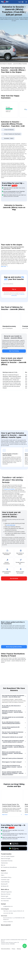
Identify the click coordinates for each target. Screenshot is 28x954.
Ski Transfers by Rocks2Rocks (9, 867)
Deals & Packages (5, 858)
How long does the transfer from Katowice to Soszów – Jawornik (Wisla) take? (13, 696)
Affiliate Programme (6, 892)
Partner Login (4, 896)
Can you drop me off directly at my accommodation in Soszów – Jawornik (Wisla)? (12, 767)
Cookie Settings (5, 881)
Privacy (13, 948)
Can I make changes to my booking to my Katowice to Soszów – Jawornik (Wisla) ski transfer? (13, 747)
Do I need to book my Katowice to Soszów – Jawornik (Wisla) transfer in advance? (13, 741)
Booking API (4, 884)
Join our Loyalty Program (7, 856)
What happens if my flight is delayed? (12, 762)
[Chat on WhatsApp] (25, 946)
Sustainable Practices (6, 860)
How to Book (4, 873)
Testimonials (4, 863)
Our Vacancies (5, 900)
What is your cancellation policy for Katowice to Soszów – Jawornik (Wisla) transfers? (12, 753)
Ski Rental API (4, 886)
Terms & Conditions (5, 948)
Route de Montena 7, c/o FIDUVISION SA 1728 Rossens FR (13, 918)
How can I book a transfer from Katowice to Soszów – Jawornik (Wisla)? (12, 732)
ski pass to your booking (9, 489)
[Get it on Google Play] (14, 848)
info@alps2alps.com (8, 906)
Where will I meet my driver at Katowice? (12, 758)
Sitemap (19, 948)
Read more (4, 814)
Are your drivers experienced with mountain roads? (11, 727)
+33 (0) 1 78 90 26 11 (8, 921)
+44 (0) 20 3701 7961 (8, 913)
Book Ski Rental (14, 578)
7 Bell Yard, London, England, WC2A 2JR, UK (13, 911)
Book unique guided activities (14, 646)
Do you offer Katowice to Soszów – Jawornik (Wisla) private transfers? (11, 722)
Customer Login (5, 879)
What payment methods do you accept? (12, 737)
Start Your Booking (14, 351)
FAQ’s (2, 875)
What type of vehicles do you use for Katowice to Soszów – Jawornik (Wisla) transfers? (12, 712)
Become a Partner (5, 894)
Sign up (14, 289)
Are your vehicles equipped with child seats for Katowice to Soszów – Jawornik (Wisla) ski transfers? (12, 773)
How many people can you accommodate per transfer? (13, 717)
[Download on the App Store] (14, 843)
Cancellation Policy (6, 877)
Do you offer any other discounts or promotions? (11, 706)
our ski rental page (10, 525)
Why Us (3, 865)
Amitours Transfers (6, 898)
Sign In (21, 2)
